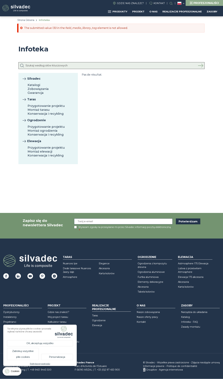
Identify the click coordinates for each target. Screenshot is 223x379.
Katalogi (34, 85)
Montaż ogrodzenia (42, 130)
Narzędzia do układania (194, 312)
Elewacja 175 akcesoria (190, 277)
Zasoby (212, 11)
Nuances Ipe (70, 263)
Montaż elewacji (40, 151)
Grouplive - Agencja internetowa (164, 369)
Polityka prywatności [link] (40, 363)
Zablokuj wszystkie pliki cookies (23, 354)
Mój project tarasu (58, 317)
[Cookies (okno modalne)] (12, 372)
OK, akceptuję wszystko (40, 343)
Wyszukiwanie (172, 3)
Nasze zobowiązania (148, 312)
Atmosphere (70, 277)
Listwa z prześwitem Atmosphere (189, 270)
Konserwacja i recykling (46, 114)
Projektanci (9, 321)
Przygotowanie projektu (46, 106)
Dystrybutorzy (11, 312)
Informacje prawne (153, 366)
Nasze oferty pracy (147, 317)
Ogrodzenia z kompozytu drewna (152, 265)
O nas (153, 11)
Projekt (138, 11)
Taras (31, 99)
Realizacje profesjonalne (182, 11)
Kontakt (159, 3)
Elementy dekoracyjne (150, 281)
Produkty (119, 11)
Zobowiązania (38, 89)
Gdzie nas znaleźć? (130, 3)
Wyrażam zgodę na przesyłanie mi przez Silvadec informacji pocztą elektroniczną (124, 227)
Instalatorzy (10, 317)
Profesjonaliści (16, 305)
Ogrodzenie (36, 120)
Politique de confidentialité (182, 366)
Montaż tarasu (39, 110)
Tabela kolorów (146, 291)
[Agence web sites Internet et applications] (144, 369)
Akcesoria (104, 268)
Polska (179, 3)
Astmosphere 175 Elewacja (193, 263)
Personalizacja (57, 357)
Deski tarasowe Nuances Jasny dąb (77, 270)
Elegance (104, 263)
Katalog (185, 317)
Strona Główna (25, 20)
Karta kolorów (106, 273)
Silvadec (33, 78)
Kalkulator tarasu (57, 321)
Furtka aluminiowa (148, 277)
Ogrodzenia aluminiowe (151, 272)
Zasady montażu (190, 326)
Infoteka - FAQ (189, 321)
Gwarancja (36, 93)
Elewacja (34, 141)
